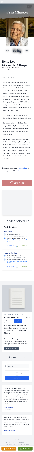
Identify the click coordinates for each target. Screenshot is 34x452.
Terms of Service (22, 444)
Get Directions (10, 245)
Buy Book (18, 321)
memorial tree (23, 168)
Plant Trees (24, 245)
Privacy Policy (12, 444)
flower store (21, 171)
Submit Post (17, 378)
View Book (9, 321)
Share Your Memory (11, 348)
